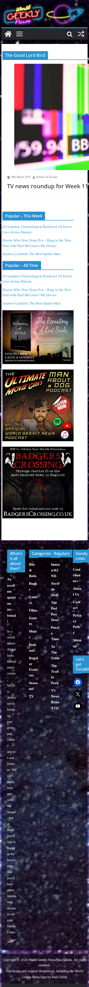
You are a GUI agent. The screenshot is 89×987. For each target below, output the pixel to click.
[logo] (11, 941)
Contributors (76, 575)
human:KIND (55, 570)
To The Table (55, 652)
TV (31, 696)
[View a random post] (81, 34)
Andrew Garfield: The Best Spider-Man (31, 254)
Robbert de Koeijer (46, 177)
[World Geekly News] (44, 5)
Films (33, 610)
